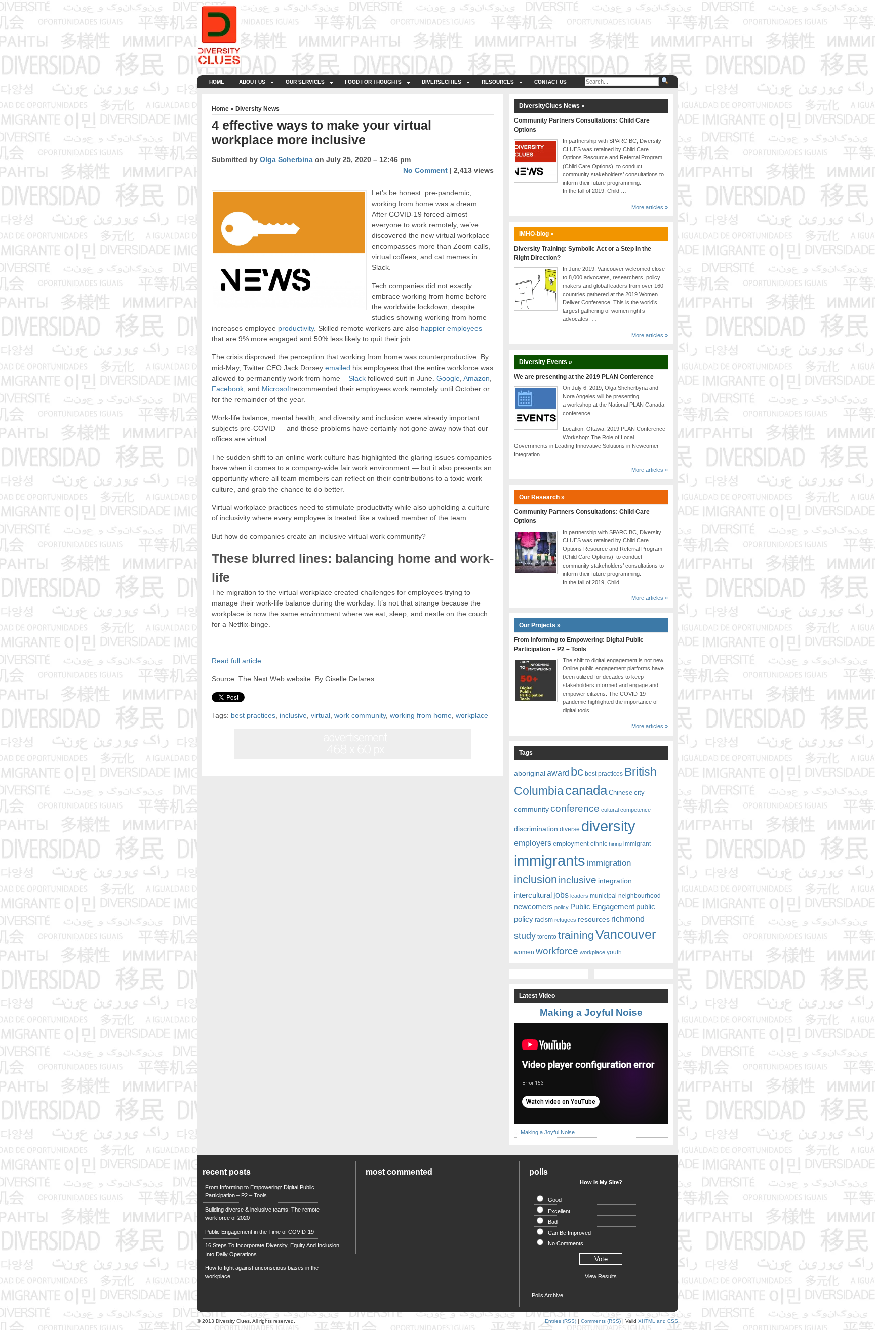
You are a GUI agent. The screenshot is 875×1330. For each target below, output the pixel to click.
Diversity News (257, 108)
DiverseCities (441, 82)
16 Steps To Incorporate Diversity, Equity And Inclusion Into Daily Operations (272, 1249)
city (639, 792)
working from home (421, 715)
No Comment (425, 170)
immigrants (549, 860)
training (576, 935)
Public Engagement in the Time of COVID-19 (259, 1232)
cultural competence (626, 810)
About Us (252, 82)
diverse (570, 829)
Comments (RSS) (601, 1321)
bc (577, 771)
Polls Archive (547, 1295)
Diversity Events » (545, 362)
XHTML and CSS (658, 1321)
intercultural (533, 895)
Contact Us (550, 82)
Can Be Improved (569, 1233)
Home (216, 82)
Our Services (305, 82)
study (525, 935)
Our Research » (542, 497)
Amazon (476, 378)
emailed (337, 368)
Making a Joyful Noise (591, 1012)
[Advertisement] (489, 28)
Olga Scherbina (286, 159)
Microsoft (276, 389)
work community (360, 715)
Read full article (236, 661)
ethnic (598, 844)
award (558, 773)
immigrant (637, 844)
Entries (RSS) (560, 1321)
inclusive (293, 715)
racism (544, 919)
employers (532, 843)
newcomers (533, 906)
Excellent (559, 1211)
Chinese (620, 792)
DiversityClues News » (552, 105)
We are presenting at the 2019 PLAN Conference (584, 376)
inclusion (535, 879)
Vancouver (625, 934)
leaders (579, 896)
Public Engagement (602, 906)
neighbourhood (639, 896)
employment (571, 844)
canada (586, 790)
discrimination (536, 829)
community (531, 809)
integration (615, 881)
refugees (565, 920)
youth (614, 952)
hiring (615, 844)
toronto (546, 937)
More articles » (649, 207)
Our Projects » (540, 625)
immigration (609, 863)
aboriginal (529, 773)
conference (575, 808)
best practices (253, 715)
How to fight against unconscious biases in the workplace (262, 1272)
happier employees (451, 328)
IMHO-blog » (536, 233)
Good (555, 1200)
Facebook (228, 389)
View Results (601, 1276)
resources (594, 919)
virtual (320, 715)
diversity (608, 826)
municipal (603, 896)
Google (448, 378)
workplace (472, 715)
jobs (561, 894)
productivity (296, 328)
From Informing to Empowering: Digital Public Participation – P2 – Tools (259, 1191)
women (524, 952)
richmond (628, 918)
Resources (498, 82)
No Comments (565, 1243)
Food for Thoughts (373, 82)
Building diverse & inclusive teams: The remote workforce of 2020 (262, 1213)
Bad (553, 1222)
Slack (357, 378)
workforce (557, 951)
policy (561, 907)
